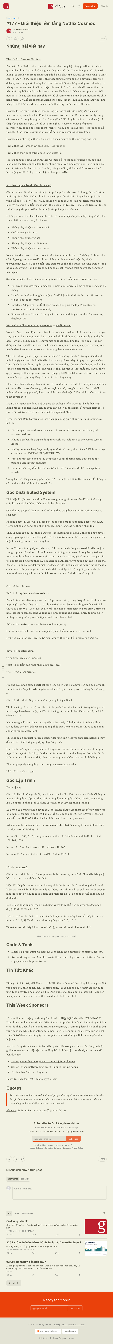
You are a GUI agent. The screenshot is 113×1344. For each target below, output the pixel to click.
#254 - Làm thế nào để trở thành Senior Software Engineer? (43, 1242)
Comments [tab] (13, 1179)
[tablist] (18, 1179)
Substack (43, 1338)
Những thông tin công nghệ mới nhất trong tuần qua (31, 1246)
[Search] (73, 6)
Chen (67, 727)
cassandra (61, 764)
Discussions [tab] (27, 1213)
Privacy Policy (77, 1148)
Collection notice (76, 1324)
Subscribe (90, 6)
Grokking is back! (17, 1221)
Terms (65, 1324)
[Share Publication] (79, 6)
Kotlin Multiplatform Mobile (28, 957)
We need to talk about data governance (29, 326)
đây (32, 771)
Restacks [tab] (25, 1179)
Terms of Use (69, 1145)
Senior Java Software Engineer (29, 1062)
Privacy (57, 1324)
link (74, 996)
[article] (56, 1227)
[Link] (2, 46)
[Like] (9, 38)
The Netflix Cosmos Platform (23, 59)
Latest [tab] (17, 1213)
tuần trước (22, 867)
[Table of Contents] (3, 672)
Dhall (14, 952)
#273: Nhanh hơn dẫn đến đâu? (26, 1261)
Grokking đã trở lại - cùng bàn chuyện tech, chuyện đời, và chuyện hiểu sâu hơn (42, 1226)
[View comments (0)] (15, 38)
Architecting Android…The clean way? (28, 186)
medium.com (63, 326)
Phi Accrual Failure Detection (39, 522)
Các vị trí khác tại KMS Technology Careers (31, 1079)
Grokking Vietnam (21, 29)
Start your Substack (49, 1331)
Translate (12, 18)
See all (12, 1283)
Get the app (70, 1331)
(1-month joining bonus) (61, 1062)
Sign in (104, 6)
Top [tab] (9, 1213)
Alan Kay (11, 1111)
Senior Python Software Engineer (30, 1067)
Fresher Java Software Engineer (29, 1072)
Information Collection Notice (56, 1148)
